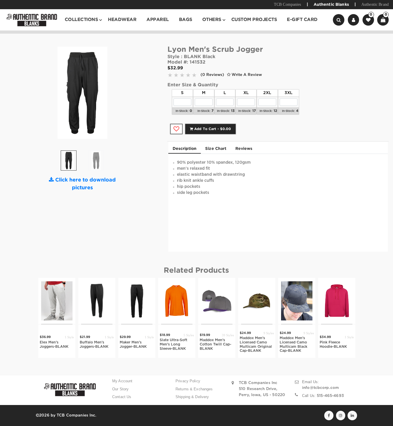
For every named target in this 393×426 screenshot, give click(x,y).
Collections (81, 20)
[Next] (116, 95)
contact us (121, 397)
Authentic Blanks (331, 4)
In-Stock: (181, 111)
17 (254, 110)
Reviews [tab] (244, 148)
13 (232, 110)
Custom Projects (254, 20)
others (211, 20)
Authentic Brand (375, 4)
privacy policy (187, 381)
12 (275, 110)
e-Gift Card (302, 20)
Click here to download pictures (85, 184)
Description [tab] (185, 148)
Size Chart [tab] (215, 148)
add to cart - (212, 129)
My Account (122, 381)
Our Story (120, 389)
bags (185, 20)
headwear (122, 20)
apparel (157, 20)
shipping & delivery (192, 397)
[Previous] (48, 95)
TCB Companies (287, 4)
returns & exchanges (194, 389)
